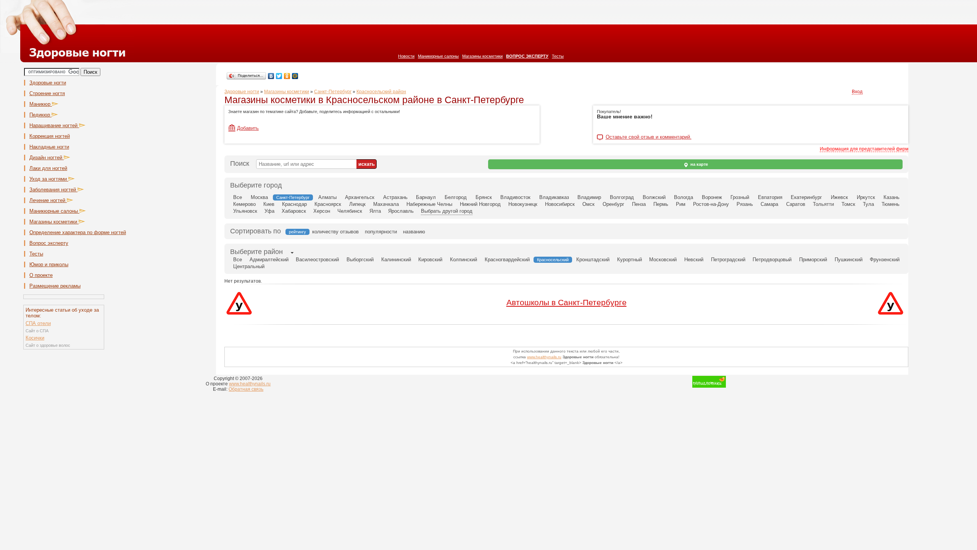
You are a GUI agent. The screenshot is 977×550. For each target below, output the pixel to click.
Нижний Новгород (480, 204)
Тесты (558, 56)
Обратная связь (246, 389)
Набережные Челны (429, 204)
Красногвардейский (507, 259)
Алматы (327, 197)
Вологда (683, 197)
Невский (693, 259)
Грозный (739, 197)
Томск (848, 204)
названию (414, 232)
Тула (868, 204)
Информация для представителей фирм (864, 149)
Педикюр (40, 115)
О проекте (41, 275)
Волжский (654, 197)
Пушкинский (849, 259)
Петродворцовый (772, 259)
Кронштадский (592, 259)
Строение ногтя (47, 93)
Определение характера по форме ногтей (77, 232)
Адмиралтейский (269, 259)
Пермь (660, 204)
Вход (857, 91)
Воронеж (712, 197)
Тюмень (891, 204)
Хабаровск (294, 211)
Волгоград (622, 197)
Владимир (589, 197)
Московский (663, 259)
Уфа (269, 211)
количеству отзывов (335, 232)
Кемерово (244, 204)
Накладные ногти (49, 147)
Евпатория (770, 197)
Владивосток (515, 197)
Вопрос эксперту (48, 243)
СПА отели (38, 323)
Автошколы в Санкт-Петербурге (566, 302)
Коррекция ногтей (49, 136)
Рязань (745, 204)
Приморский (813, 259)
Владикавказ (554, 197)
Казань (891, 197)
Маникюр (40, 104)
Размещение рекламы (55, 286)
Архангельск (359, 197)
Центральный (248, 266)
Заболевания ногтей (53, 189)
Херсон (321, 211)
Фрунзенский (885, 259)
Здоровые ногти (47, 83)
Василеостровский (317, 259)
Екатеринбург (806, 197)
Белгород (456, 197)
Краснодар (294, 204)
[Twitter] (279, 76)
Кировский (430, 259)
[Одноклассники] (287, 76)
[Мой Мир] (295, 76)
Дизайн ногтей (46, 157)
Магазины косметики (482, 56)
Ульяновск (245, 211)
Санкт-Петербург (332, 91)
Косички (35, 338)
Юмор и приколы (48, 264)
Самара (769, 204)
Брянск (484, 197)
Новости (406, 56)
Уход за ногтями (48, 179)
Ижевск (839, 197)
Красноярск (327, 204)
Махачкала (386, 204)
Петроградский (728, 259)
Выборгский (360, 259)
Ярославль (401, 211)
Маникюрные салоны (438, 56)
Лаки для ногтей (48, 168)
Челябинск (349, 211)
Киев (268, 204)
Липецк (357, 204)
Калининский (396, 259)
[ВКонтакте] (271, 76)
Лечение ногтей (48, 200)
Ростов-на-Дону (711, 204)
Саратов (795, 204)
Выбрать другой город (446, 211)
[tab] (256, 252)
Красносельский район (381, 91)
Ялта (375, 211)
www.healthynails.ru (544, 357)
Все (237, 197)
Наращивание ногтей (54, 125)
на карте (698, 164)
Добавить (248, 128)
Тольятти (823, 204)
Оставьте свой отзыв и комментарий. (649, 137)
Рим (680, 204)
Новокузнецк (522, 204)
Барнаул (426, 197)
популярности (381, 232)
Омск (588, 204)
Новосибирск (560, 204)
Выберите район (256, 252)
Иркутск (866, 197)
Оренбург (613, 204)
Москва (259, 197)
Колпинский (463, 259)
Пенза (639, 204)
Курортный (629, 259)
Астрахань (395, 197)
